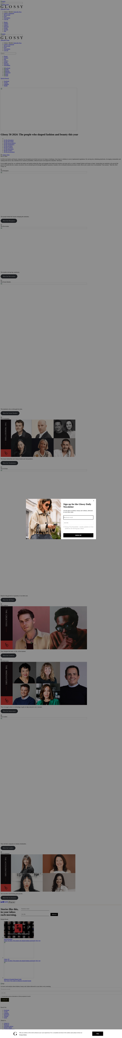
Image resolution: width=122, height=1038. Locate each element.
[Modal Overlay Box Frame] (61, 519)
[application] (61, 1033)
